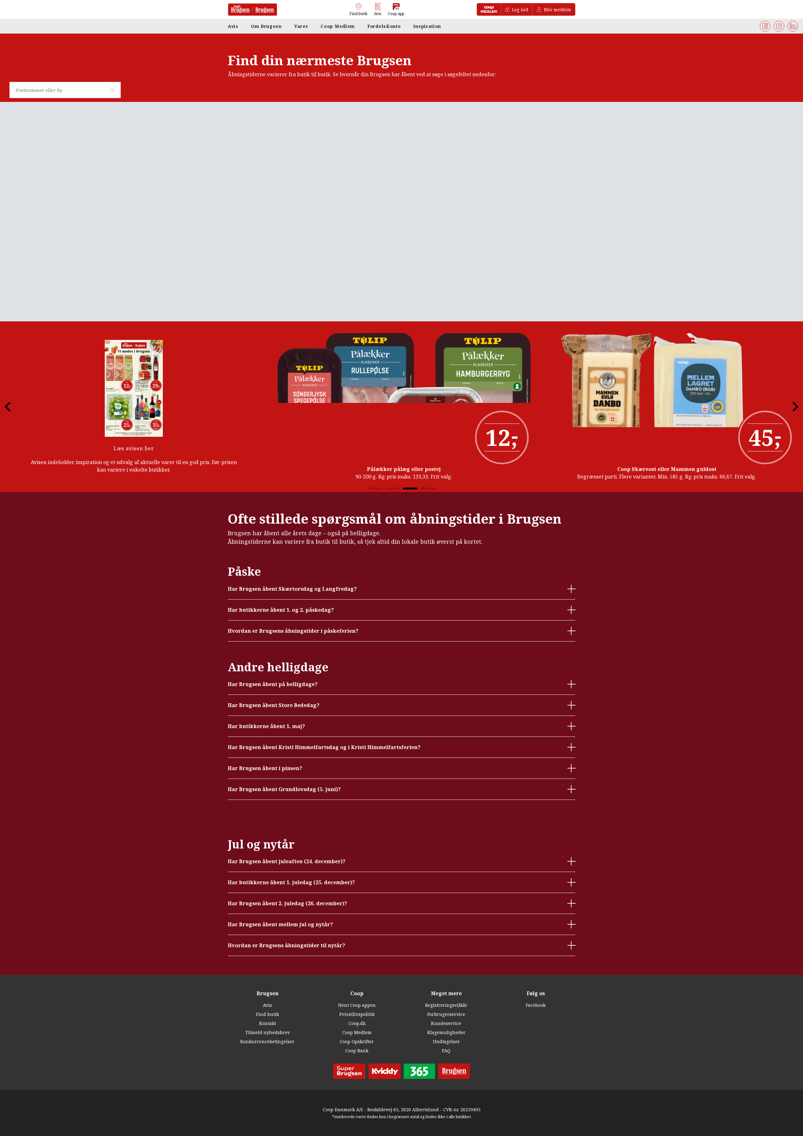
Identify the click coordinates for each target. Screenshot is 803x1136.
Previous (12, 406)
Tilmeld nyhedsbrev (267, 1032)
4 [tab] (428, 488)
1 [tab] (375, 488)
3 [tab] (410, 488)
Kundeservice (446, 1023)
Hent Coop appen (357, 1005)
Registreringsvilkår (446, 1005)
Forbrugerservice (446, 1014)
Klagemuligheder (446, 1032)
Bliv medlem (557, 10)
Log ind (520, 10)
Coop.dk (356, 1023)
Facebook (535, 1005)
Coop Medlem (357, 1032)
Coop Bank (356, 1051)
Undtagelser (446, 1041)
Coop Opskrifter (357, 1041)
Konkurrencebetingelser (267, 1041)
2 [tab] (393, 488)
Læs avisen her (134, 448)
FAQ (446, 1051)
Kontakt (267, 1023)
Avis (267, 1005)
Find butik (267, 1014)
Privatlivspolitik (357, 1014)
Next (790, 406)
